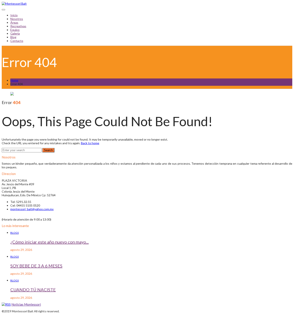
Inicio (14, 15)
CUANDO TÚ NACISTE (33, 289)
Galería (15, 33)
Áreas (14, 22)
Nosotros (16, 19)
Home (14, 80)
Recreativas (18, 26)
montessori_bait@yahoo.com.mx (32, 209)
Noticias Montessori (26, 304)
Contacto (16, 41)
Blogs (14, 232)
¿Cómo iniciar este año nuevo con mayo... (49, 241)
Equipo (15, 30)
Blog (13, 37)
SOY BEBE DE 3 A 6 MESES (36, 265)
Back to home (90, 143)
